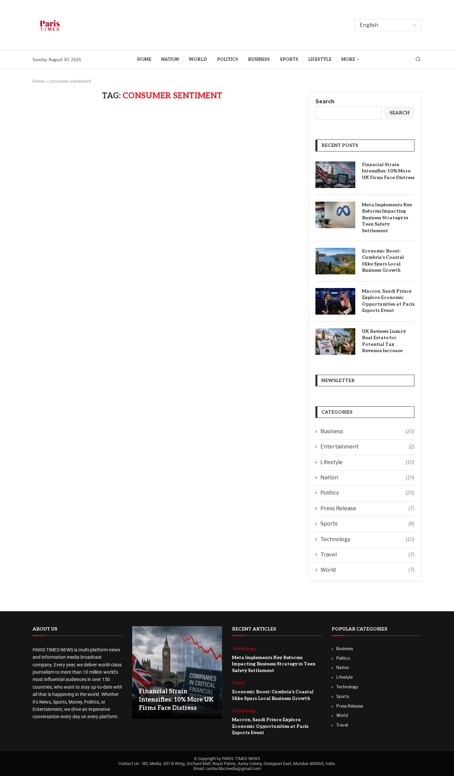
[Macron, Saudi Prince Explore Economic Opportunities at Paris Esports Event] (335, 301)
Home (144, 59)
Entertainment (367, 446)
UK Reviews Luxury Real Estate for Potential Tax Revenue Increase (384, 341)
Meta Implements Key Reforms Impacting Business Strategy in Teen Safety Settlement (387, 218)
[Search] (418, 59)
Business (259, 59)
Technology (367, 539)
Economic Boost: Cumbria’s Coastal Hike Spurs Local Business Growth (383, 260)
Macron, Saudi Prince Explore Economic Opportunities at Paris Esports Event (388, 301)
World (198, 59)
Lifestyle (319, 59)
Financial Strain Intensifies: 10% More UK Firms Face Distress (388, 171)
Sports (289, 59)
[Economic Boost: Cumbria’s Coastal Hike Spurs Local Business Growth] (335, 261)
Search (324, 101)
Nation (170, 59)
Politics (227, 59)
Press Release (367, 508)
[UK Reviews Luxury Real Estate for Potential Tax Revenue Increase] (335, 341)
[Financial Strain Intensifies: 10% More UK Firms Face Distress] (335, 174)
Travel (367, 554)
